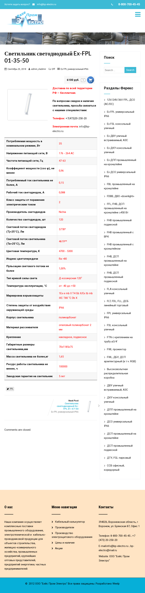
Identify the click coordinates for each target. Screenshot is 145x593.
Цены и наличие (65, 542)
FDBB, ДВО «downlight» (120, 196)
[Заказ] (90, 79)
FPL (11, 389)
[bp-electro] (26, 12)
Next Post (68, 404)
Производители (64, 527)
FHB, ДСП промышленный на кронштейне (115, 261)
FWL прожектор (116, 349)
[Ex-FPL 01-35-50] (27, 104)
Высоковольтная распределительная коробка (116, 373)
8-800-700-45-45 (129, 4)
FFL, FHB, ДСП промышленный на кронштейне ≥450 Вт (116, 208)
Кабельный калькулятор (70, 521)
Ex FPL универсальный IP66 (74, 69)
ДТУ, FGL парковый (119, 457)
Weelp (116, 583)
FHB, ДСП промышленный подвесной (113, 277)
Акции (59, 548)
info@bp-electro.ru (46, 4)
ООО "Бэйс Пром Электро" (51, 583)
